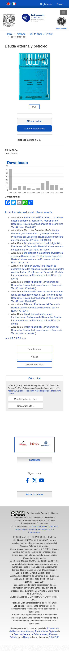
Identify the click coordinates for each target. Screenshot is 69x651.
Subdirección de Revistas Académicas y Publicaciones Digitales (34, 630)
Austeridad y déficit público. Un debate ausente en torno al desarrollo (37, 219)
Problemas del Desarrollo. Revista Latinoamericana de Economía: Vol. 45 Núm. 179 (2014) (37, 285)
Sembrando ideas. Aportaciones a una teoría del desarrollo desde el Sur (37, 293)
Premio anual (34, 349)
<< (6, 338)
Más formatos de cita (25, 399)
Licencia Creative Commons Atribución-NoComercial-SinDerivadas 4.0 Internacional (36, 529)
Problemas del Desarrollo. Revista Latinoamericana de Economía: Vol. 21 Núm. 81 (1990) (37, 248)
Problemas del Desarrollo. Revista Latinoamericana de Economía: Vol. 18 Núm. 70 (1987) (36, 320)
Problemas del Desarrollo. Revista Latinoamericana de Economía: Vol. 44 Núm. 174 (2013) (37, 224)
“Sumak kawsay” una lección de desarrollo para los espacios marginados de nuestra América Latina (37, 269)
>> (24, 338)
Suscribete (34, 459)
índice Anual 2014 (33, 281)
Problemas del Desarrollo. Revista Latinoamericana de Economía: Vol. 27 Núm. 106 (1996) (37, 238)
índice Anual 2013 (33, 326)
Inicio (10, 33)
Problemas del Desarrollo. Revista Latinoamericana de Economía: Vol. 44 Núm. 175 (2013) (37, 330)
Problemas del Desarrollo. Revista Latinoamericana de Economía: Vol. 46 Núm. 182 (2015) (37, 259)
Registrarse (46, 4)
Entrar (60, 4)
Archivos (21, 33)
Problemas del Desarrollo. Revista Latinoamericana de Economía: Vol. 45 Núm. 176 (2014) (37, 275)
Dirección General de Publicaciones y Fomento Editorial (33, 636)
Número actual (34, 121)
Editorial (28, 304)
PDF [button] (34, 106)
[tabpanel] (23, 443)
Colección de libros (34, 364)
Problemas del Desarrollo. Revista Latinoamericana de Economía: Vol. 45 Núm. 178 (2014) (35, 307)
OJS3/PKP (53, 637)
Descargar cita (25, 405)
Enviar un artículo (34, 494)
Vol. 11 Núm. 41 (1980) (41, 33)
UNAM (26, 637)
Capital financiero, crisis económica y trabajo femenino (35, 232)
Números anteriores (34, 128)
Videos (34, 356)
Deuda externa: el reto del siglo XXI (42, 243)
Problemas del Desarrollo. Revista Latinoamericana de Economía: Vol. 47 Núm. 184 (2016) (37, 298)
